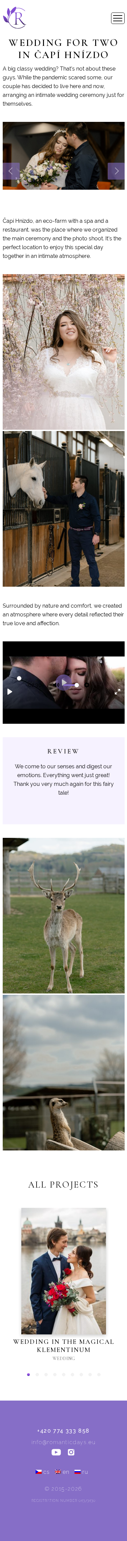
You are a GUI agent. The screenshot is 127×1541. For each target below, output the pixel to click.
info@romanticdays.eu (63, 1442)
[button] (28, 1374)
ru (85, 1472)
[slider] (19, 678)
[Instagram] (71, 1452)
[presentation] (11, 171)
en (66, 1472)
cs (46, 1472)
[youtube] (56, 1452)
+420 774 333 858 (63, 1431)
